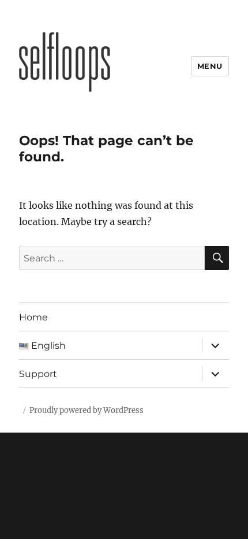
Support (38, 373)
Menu (210, 66)
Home (33, 317)
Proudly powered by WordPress (86, 410)
